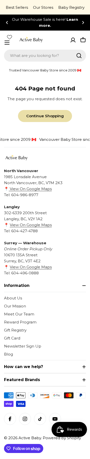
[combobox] (45, 56)
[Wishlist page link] (9, 37)
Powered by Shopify (62, 437)
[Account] (73, 40)
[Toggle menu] (7, 43)
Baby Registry (71, 7)
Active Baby (29, 437)
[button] (7, 23)
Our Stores (43, 7)
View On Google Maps (30, 188)
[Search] (79, 56)
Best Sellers (17, 7)
